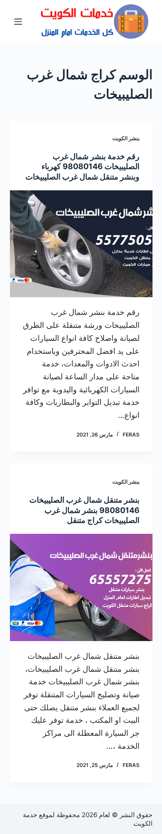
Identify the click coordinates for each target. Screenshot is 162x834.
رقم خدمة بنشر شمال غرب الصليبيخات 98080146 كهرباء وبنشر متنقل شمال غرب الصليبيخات (82, 166)
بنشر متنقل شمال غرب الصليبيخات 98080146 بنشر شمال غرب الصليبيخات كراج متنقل (84, 510)
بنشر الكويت (126, 138)
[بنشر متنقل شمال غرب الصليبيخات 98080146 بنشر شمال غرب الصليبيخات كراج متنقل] (81, 587)
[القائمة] (18, 22)
